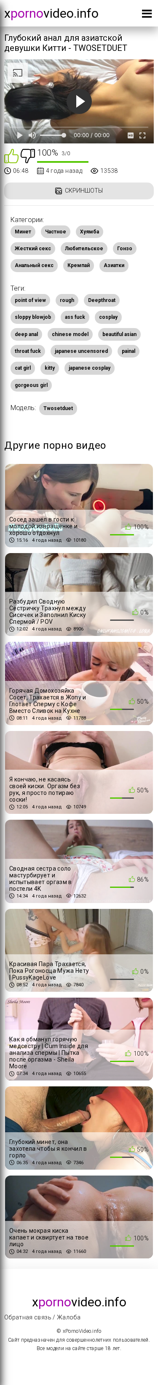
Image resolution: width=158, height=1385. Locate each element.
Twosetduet (58, 408)
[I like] (11, 155)
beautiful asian (119, 334)
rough (67, 300)
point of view (30, 300)
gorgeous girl (31, 385)
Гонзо (124, 249)
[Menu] (147, 15)
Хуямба (89, 232)
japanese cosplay (89, 368)
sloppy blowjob (33, 317)
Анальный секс (34, 265)
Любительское (84, 249)
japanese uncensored (81, 351)
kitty (50, 368)
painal (128, 351)
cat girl (23, 368)
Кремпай (78, 265)
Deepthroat (101, 300)
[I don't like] (28, 155)
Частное (55, 232)
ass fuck (75, 317)
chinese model (70, 334)
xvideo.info (51, 13)
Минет (23, 232)
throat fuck (28, 351)
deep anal (26, 334)
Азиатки (114, 265)
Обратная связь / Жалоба (42, 1317)
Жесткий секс (33, 249)
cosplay (108, 317)
